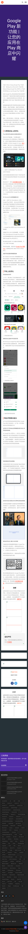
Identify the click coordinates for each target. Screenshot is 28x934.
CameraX (17, 827)
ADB (14, 801)
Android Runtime (5, 812)
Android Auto (12, 805)
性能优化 (4, 888)
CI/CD (10, 830)
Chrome (23, 827)
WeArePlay (17, 883)
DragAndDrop (5, 841)
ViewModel (10, 883)
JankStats (21, 852)
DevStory (10, 839)
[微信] (14, 624)
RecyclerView (12, 874)
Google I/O (19, 847)
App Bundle (10, 823)
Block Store (4, 827)
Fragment (4, 845)
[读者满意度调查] (25, 927)
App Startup (18, 823)
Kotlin (21, 856)
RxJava (15, 877)
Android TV (13, 814)
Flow (9, 843)
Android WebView (21, 814)
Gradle (11, 850)
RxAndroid (9, 877)
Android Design (14, 807)
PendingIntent (10, 870)
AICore (3, 803)
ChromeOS (4, 830)
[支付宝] (14, 609)
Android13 (4, 818)
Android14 (11, 818)
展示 (23, 143)
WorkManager (16, 886)
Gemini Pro (12, 847)
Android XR (4, 816)
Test (15, 881)
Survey (3, 881)
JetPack (3, 854)
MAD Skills (18, 861)
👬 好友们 (8, 921)
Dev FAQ (14, 836)
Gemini (19, 845)
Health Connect (18, 850)
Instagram (10, 852)
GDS (14, 845)
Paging (3, 870)
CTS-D (15, 834)
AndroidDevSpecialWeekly (7, 821)
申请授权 (9, 642)
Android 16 (4, 805)
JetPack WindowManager (7, 856)
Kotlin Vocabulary (13, 859)
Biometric (20, 825)
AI (23, 801)
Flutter (14, 843)
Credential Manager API (7, 834)
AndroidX (4, 823)
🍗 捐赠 (3, 921)
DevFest (3, 839)
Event (16, 841)
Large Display (5, 861)
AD (10, 801)
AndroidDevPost (19, 818)
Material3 (21, 863)
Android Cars (20, 805)
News (19, 868)
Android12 (18, 816)
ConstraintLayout (5, 832)
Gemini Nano (4, 847)
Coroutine (14, 832)
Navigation (18, 865)
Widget (9, 886)
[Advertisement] (14, 734)
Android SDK (14, 812)
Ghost (17, 931)
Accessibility (4, 801)
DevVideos (16, 839)
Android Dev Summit (6, 809)
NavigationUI (5, 868)
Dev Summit (21, 836)
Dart (3, 836)
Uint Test (20, 881)
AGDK (19, 801)
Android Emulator (16, 809)
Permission (18, 870)
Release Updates (20, 874)
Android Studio (5, 814)
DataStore (8, 836)
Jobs (16, 856)
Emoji (11, 841)
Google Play (4, 850)
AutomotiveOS (5, 825)
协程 (22, 886)
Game (10, 845)
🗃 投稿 (14, 921)
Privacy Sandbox (18, 872)
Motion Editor (10, 865)
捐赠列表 (19, 599)
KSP (20, 859)
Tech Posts (9, 881)
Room (3, 877)
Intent (15, 852)
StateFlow (19, 879)
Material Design (5, 863)
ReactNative (4, 874)
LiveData (12, 861)
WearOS (3, 886)
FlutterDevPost (21, 843)
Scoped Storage (5, 879)
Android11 (11, 816)
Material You (13, 863)
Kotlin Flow (4, 859)
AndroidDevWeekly (19, 821)
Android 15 (16, 803)
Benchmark (13, 825)
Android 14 (9, 803)
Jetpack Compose (11, 854)
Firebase (4, 843)
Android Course (5, 807)
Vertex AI (4, 883)
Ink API (3, 852)
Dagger (20, 834)
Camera (10, 827)
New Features (13, 868)
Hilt (24, 850)
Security (12, 879)
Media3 (3, 865)
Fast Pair (22, 841)
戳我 (15, 908)
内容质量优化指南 (17, 182)
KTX (24, 859)
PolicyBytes (10, 872)
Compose (16, 830)
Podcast (4, 872)
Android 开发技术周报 (11, 929)
